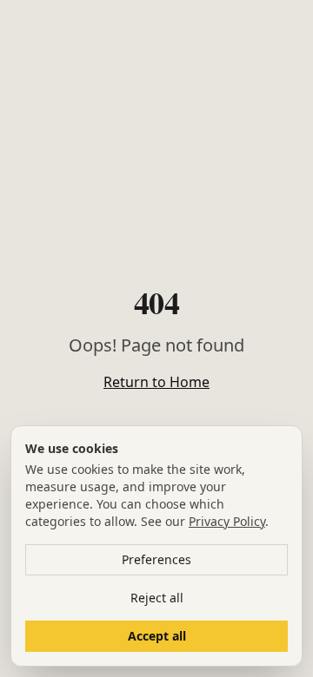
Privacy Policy (227, 521)
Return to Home (156, 381)
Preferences (156, 559)
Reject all (156, 597)
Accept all (157, 636)
